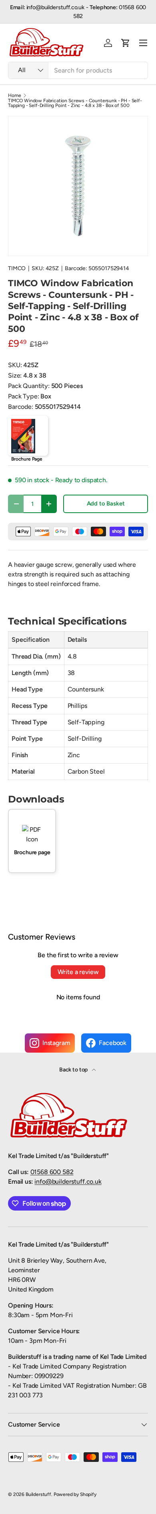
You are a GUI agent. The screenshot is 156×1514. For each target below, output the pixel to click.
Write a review (78, 972)
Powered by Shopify (75, 1494)
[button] (125, 43)
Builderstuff (38, 1494)
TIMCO (17, 268)
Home (14, 95)
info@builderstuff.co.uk (67, 1181)
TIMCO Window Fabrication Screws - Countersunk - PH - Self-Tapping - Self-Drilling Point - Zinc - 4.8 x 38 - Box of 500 (75, 103)
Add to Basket (106, 503)
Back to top (74, 1069)
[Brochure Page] (28, 436)
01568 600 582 (52, 1172)
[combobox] (78, 70)
